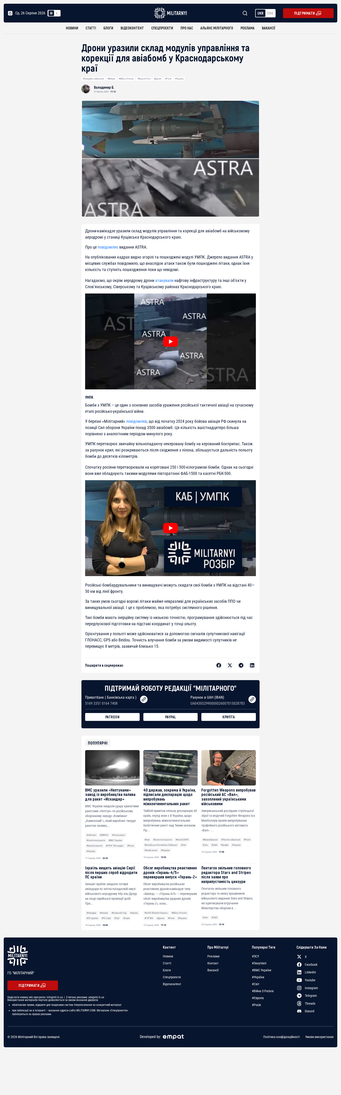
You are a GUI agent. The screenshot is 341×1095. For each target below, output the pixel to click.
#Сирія (126, 918)
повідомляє (108, 247)
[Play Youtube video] (170, 341)
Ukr (260, 13)
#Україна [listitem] (258, 977)
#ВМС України (115, 840)
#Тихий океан (151, 850)
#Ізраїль (134, 913)
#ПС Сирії (106, 918)
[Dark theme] (57, 13)
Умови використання (319, 1036)
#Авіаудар (91, 913)
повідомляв (136, 421)
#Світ (183, 845)
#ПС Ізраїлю (92, 918)
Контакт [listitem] (213, 963)
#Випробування (210, 839)
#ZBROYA (104, 835)
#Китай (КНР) (182, 839)
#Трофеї (224, 845)
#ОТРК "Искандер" (115, 845)
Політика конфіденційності (281, 1036)
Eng (270, 13)
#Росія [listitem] (256, 1005)
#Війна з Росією (126, 78)
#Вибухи (111, 78)
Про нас (186, 28)
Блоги (108, 28)
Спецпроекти (162, 28)
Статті (91, 28)
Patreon (112, 717)
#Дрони (157, 78)
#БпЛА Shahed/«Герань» (156, 913)
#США (214, 845)
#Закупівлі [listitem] (259, 963)
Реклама (247, 28)
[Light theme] (51, 13)
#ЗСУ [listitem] (255, 956)
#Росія (168, 78)
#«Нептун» (91, 835)
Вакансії (268, 28)
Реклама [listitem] (213, 956)
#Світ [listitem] (255, 984)
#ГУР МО (149, 918)
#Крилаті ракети (94, 845)
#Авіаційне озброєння (93, 78)
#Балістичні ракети (96, 840)
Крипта (228, 717)
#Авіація (104, 913)
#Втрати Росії (144, 78)
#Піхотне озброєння (230, 839)
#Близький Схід (119, 913)
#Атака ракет (118, 835)
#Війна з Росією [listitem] (263, 991)
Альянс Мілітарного (216, 28)
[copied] (144, 699)
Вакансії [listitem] (213, 970)
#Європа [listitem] (258, 998)
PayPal (170, 717)
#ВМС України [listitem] (261, 970)
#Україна (179, 78)
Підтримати (304, 13)
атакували (164, 280)
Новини (72, 28)
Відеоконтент (132, 28)
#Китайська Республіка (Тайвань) (161, 845)
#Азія (147, 839)
